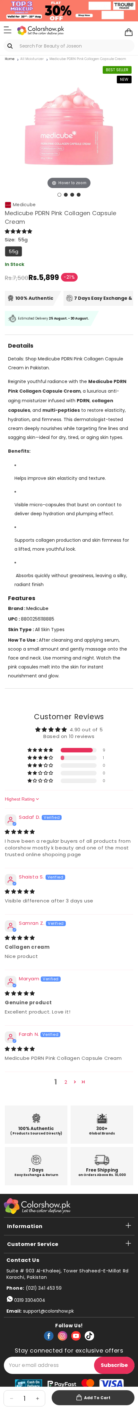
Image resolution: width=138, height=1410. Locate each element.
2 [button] (66, 1082)
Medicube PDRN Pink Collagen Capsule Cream (87, 59)
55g (13, 251)
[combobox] (69, 46)
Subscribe (114, 1365)
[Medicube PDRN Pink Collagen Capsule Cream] (59, 195)
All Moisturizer (32, 59)
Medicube (24, 205)
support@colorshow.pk (48, 1311)
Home (9, 59)
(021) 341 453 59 (44, 1288)
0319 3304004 (29, 1300)
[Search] (11, 46)
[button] (8, 30)
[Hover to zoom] (69, 126)
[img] (20, 831)
